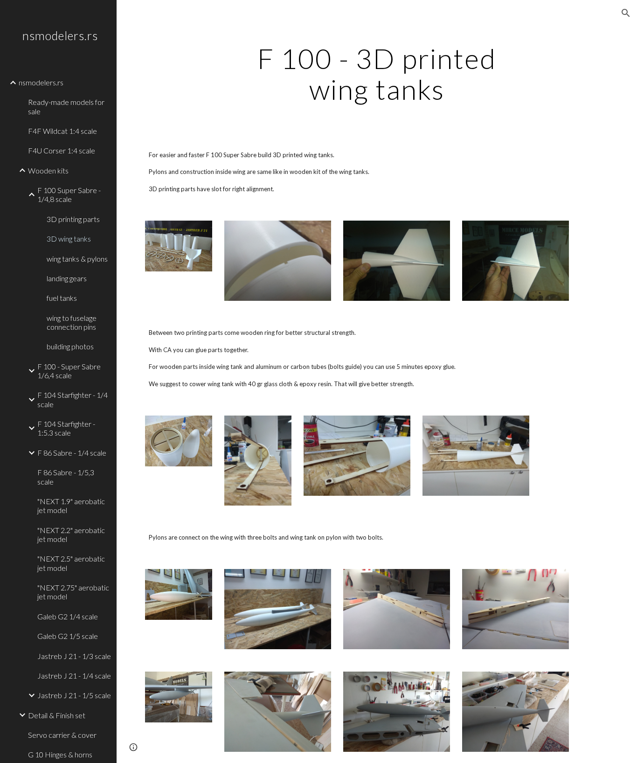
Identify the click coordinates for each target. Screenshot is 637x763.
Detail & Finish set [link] (56, 715)
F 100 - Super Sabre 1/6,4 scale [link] (69, 371)
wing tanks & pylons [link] (77, 258)
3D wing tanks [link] (69, 238)
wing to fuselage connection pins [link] (72, 322)
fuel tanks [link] (62, 297)
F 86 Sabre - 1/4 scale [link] (71, 452)
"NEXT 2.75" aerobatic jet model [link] (73, 592)
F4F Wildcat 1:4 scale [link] (62, 130)
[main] (377, 73)
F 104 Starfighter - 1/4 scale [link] (72, 399)
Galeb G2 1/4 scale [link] (67, 616)
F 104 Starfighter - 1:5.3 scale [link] (66, 428)
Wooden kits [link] (48, 170)
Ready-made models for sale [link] (66, 106)
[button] (626, 13)
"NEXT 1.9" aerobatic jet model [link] (71, 505)
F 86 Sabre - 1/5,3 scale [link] (65, 477)
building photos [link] (70, 346)
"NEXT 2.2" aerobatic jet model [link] (71, 534)
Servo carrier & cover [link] (62, 734)
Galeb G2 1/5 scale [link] (67, 635)
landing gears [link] (67, 278)
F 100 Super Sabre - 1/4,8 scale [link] (69, 194)
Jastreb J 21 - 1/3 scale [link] (74, 656)
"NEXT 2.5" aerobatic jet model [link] (71, 563)
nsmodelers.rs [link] (41, 82)
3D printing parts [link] (73, 219)
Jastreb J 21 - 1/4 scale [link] (74, 675)
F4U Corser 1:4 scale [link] (61, 150)
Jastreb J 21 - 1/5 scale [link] (74, 695)
